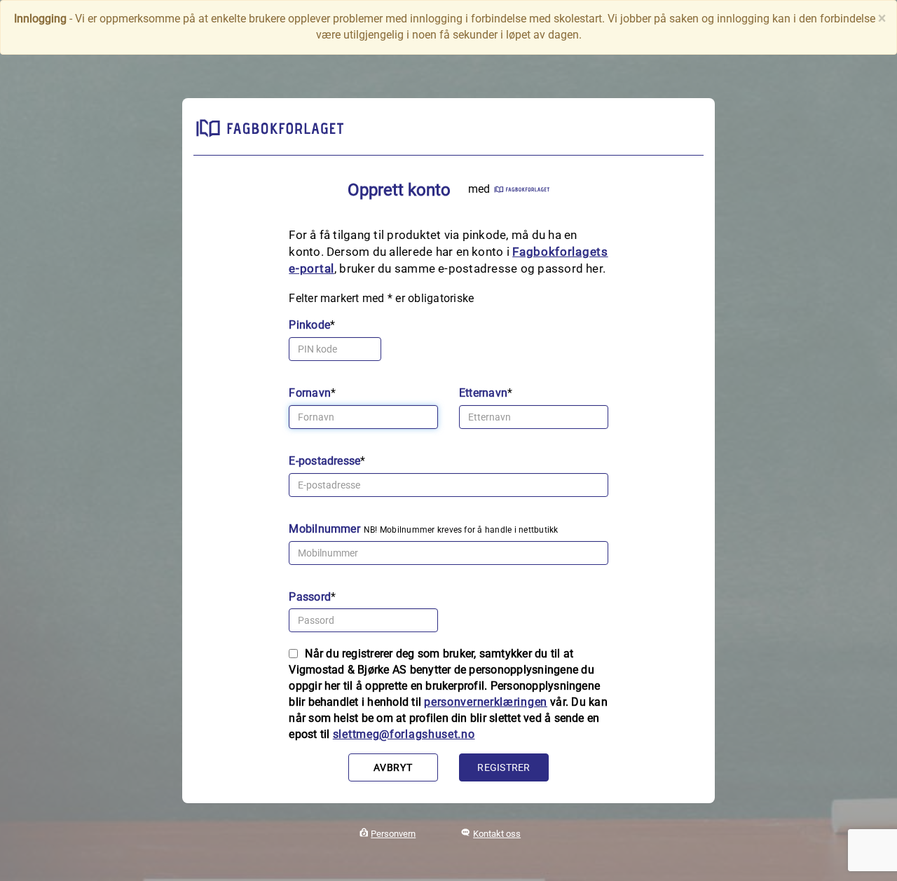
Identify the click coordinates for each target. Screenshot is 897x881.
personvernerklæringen (485, 702)
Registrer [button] (503, 767)
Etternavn (483, 392)
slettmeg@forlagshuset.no (404, 734)
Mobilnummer (324, 528)
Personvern (393, 833)
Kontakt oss (497, 833)
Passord (310, 596)
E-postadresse (324, 460)
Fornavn (310, 392)
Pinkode (309, 325)
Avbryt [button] (393, 767)
